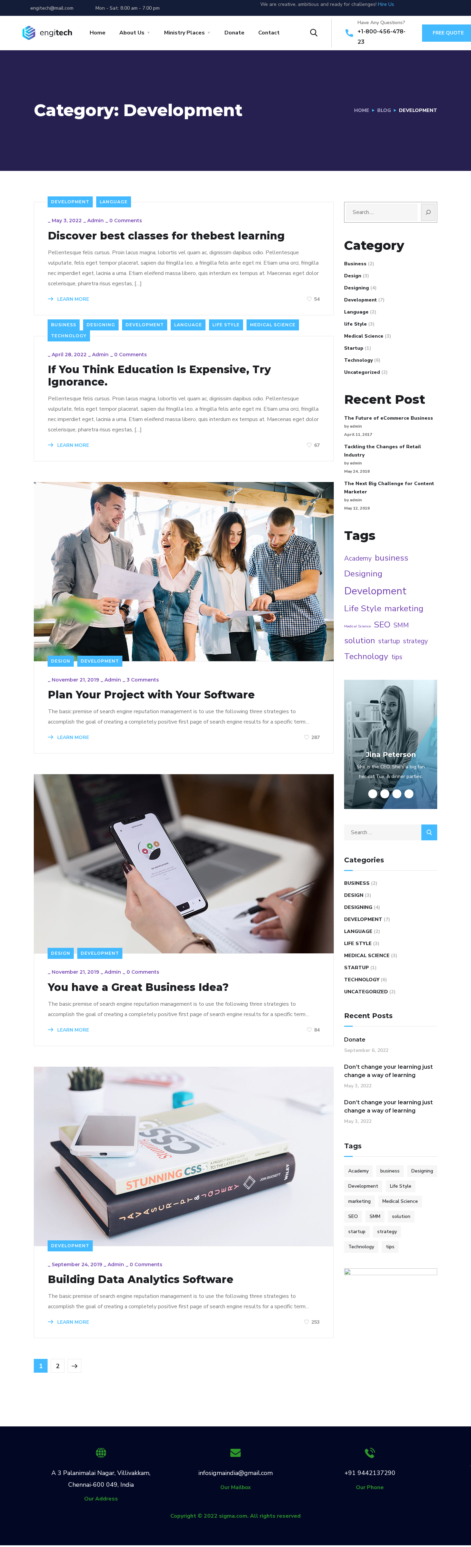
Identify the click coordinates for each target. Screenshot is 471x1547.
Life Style (362, 608)
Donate (234, 33)
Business (63, 324)
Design (60, 661)
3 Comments (143, 680)
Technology (69, 335)
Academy (358, 558)
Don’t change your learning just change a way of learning (388, 1071)
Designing (101, 324)
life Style (226, 324)
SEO (382, 625)
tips (396, 657)
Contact (269, 33)
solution (359, 640)
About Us (131, 33)
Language (114, 201)
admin (95, 220)
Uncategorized (362, 372)
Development (70, 201)
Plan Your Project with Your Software (151, 695)
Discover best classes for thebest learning (166, 236)
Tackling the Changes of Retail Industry (382, 450)
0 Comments (125, 220)
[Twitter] (408, 8)
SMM (401, 625)
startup (389, 641)
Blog (384, 110)
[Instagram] (446, 8)
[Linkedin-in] (434, 8)
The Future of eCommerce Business (388, 418)
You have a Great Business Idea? (138, 987)
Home (98, 33)
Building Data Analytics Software (140, 1279)
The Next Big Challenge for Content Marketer (389, 487)
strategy (415, 641)
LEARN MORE (72, 299)
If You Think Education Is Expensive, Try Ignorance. (159, 375)
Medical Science (272, 324)
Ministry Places (184, 33)
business (391, 558)
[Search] (428, 212)
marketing (403, 608)
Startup (353, 348)
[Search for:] (390, 832)
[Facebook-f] (421, 8)
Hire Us (386, 4)
